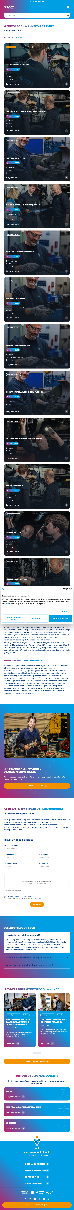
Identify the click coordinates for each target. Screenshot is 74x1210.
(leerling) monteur (23, 678)
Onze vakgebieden (35, 1164)
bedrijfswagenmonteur (58, 678)
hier (7, 603)
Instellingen (64, 611)
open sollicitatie (50, 777)
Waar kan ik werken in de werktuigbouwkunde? (28, 957)
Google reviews (43, 1155)
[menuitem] (37, 15)
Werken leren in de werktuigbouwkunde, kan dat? (29, 965)
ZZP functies (32, 1177)
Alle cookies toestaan (60, 618)
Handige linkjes (33, 1183)
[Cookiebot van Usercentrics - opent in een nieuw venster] (63, 589)
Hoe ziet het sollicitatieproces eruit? (23, 935)
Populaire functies (35, 1170)
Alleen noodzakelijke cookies (14, 618)
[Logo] (9, 7)
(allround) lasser (38, 678)
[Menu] (68, 7)
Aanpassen (36, 618)
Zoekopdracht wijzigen (37, 1205)
